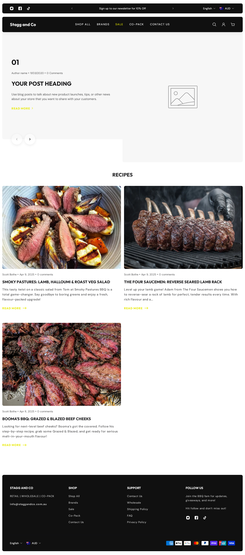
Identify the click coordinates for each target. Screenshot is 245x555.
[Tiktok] (28, 8)
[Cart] (232, 24)
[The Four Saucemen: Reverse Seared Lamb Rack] (183, 253)
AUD (34, 543)
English (14, 543)
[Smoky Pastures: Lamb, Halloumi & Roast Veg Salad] (61, 253)
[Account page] (223, 24)
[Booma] (61, 390)
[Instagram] (11, 8)
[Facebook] (20, 8)
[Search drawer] (214, 24)
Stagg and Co (19, 24)
